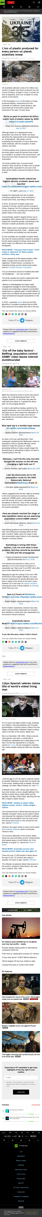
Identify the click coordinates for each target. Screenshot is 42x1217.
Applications (21, 1156)
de (22, 1132)
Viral (9, 44)
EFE (37, 786)
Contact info (21, 1192)
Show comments (21, 341)
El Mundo (15, 823)
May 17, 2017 (28, 191)
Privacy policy (21, 1178)
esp (10, 1132)
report (20, 302)
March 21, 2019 (28, 559)
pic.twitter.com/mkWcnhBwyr (21, 428)
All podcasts (36, 1105)
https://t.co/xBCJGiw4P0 (21, 122)
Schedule (21, 1165)
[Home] (2, 2)
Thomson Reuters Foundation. (20, 267)
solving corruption (30, 583)
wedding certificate (12, 829)
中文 (39, 1132)
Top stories (6, 915)
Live (21, 1151)
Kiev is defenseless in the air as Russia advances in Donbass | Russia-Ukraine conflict (22, 11)
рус (16, 1132)
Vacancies (21, 1201)
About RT (21, 1183)
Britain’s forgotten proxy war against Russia (19, 1026)
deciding (35, 586)
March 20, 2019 (34, 469)
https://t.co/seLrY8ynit (16, 597)
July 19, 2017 (21, 128)
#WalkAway (22, 483)
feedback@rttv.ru (9, 333)
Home (5, 44)
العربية (3, 1132)
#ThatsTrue (13, 623)
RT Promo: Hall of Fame (21, 1187)
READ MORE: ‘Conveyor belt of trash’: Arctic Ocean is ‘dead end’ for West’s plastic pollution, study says (20, 252)
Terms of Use (21, 1174)
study (17, 101)
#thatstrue (30, 594)
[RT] (7, 1136)
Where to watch (21, 1160)
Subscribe (21, 1092)
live (11, 2)
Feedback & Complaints (21, 1196)
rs (33, 1132)
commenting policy (22, 329)
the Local (11, 745)
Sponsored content (21, 1169)
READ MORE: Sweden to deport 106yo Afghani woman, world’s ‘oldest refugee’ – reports (19, 805)
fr (27, 1132)
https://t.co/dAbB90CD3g (14, 186)
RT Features (7, 971)
